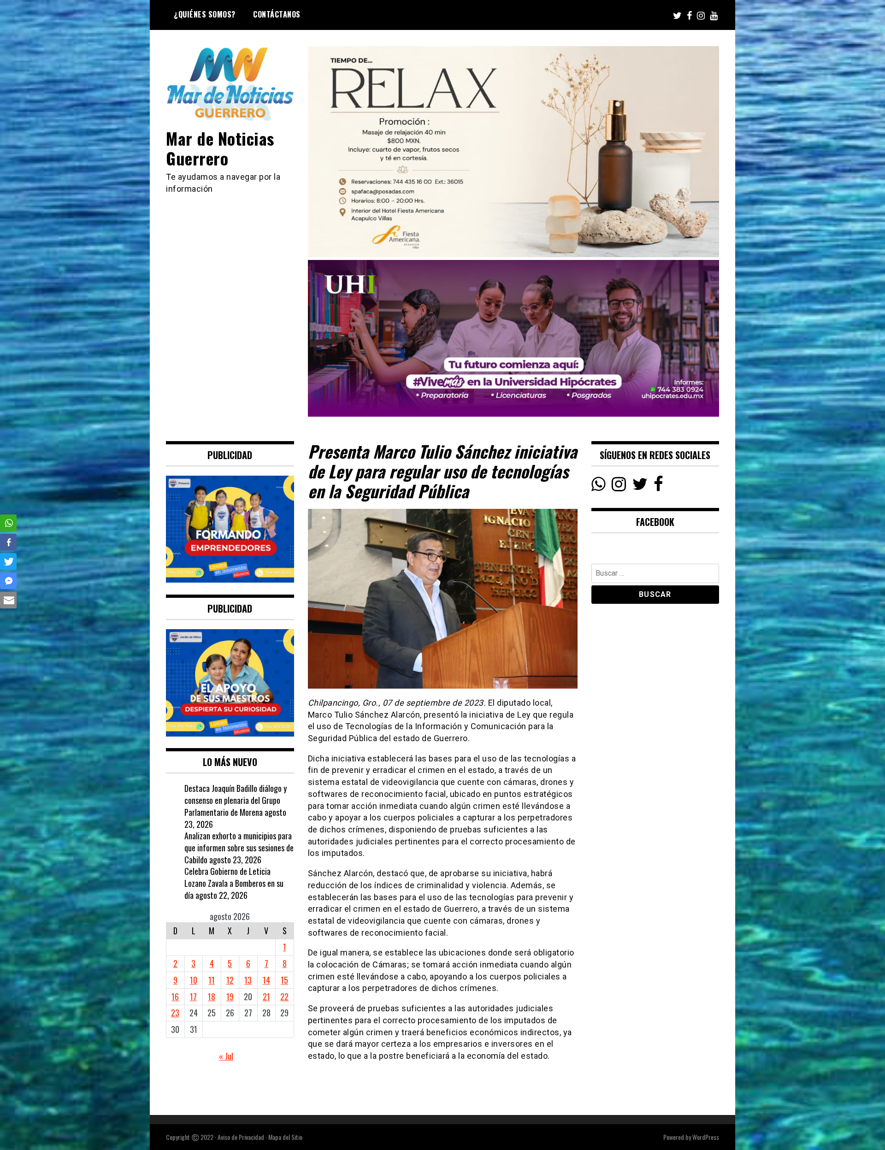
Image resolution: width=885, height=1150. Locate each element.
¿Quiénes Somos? (205, 14)
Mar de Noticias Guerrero (220, 148)
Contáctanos (277, 14)
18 (211, 997)
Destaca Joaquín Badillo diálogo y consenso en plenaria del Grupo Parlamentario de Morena (235, 800)
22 (284, 997)
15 (284, 980)
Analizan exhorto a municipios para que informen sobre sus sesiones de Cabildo (239, 847)
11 (211, 980)
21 (266, 997)
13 (248, 980)
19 (230, 997)
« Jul (226, 1056)
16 (175, 997)
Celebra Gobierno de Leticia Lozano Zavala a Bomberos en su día (233, 883)
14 (266, 980)
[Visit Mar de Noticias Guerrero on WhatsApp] (598, 486)
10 (193, 980)
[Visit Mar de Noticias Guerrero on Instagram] (619, 486)
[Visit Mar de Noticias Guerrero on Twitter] (640, 486)
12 (230, 980)
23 (175, 1013)
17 (193, 997)
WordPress (705, 1137)
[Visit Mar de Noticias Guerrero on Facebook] (658, 486)
